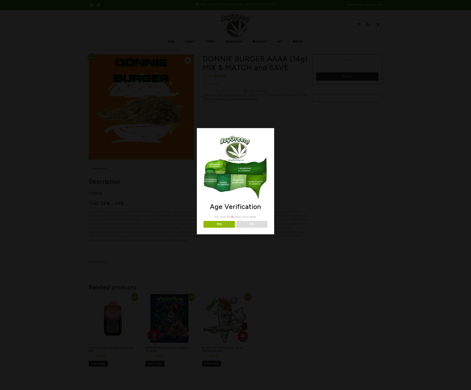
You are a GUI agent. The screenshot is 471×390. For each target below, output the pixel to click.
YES (219, 224)
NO (252, 224)
